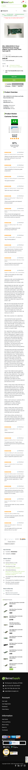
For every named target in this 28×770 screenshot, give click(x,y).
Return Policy (5, 724)
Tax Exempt (5, 730)
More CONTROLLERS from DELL (15, 56)
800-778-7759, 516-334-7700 (12, 688)
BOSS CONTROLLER (8, 15)
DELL (7, 56)
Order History (5, 709)
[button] (26, 759)
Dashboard (4, 706)
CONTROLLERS (10, 14)
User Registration (6, 704)
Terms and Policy (6, 722)
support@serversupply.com (11, 691)
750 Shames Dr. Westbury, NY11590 (13, 683)
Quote (14, 80)
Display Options (11, 541)
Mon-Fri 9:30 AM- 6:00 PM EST (12, 685)
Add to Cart (14, 76)
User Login (4, 701)
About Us (4, 727)
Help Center (5, 719)
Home (3, 14)
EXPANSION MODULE (19, 14)
